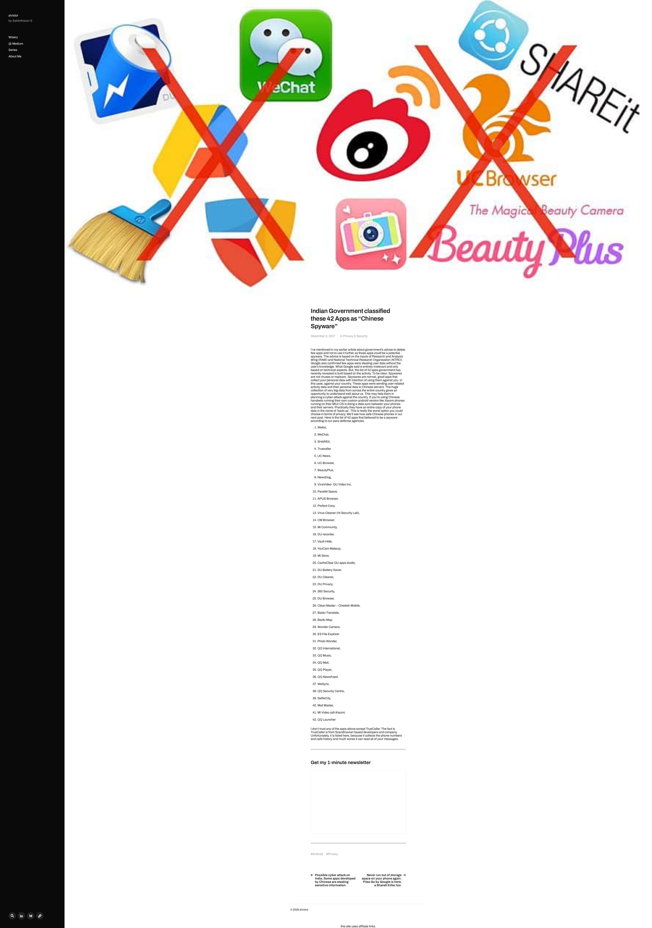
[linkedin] (21, 916)
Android (317, 854)
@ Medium (15, 43)
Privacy (333, 854)
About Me (14, 56)
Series (12, 50)
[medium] (30, 916)
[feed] (39, 916)
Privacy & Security (355, 336)
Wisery (13, 37)
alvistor (13, 15)
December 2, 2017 (323, 336)
